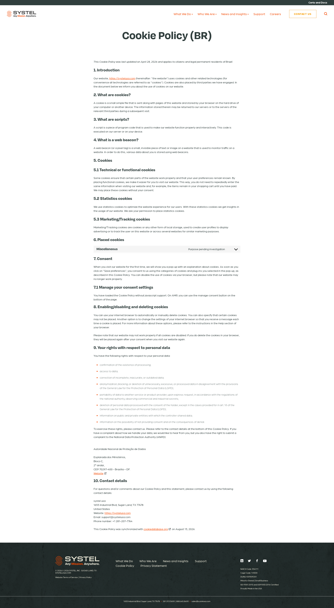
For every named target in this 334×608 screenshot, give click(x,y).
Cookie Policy (125, 565)
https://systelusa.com (122, 78)
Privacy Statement (154, 565)
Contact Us (303, 13)
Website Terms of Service (66, 577)
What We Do (182, 14)
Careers (275, 14)
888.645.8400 (182, 601)
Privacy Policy (85, 577)
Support (259, 14)
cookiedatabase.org (156, 528)
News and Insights (234, 14)
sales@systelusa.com (201, 601)
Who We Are (206, 14)
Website (98, 473)
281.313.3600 (169, 601)
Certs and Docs (317, 2)
